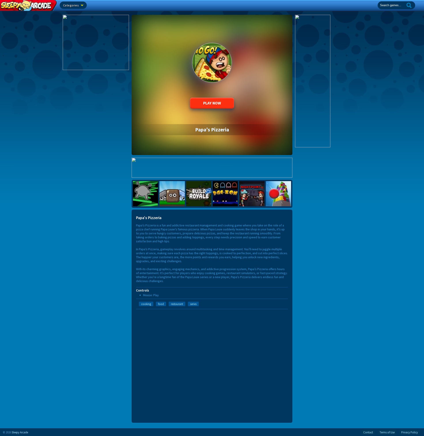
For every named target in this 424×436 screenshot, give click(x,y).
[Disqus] (212, 364)
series (193, 304)
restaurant (177, 304)
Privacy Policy (409, 432)
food (161, 304)
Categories (71, 5)
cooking (146, 304)
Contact (368, 432)
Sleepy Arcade (20, 432)
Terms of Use (387, 432)
